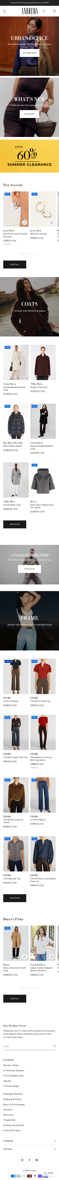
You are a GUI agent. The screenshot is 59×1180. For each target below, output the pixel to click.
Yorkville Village (11, 1086)
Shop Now (15, 524)
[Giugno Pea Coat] (43, 362)
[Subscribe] (52, 1046)
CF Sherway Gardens (13, 1070)
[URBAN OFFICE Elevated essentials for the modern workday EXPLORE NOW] (29, 20)
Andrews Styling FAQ (13, 1125)
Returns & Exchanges (14, 1104)
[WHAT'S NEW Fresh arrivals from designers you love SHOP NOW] (29, 81)
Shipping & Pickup (12, 1099)
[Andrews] (29, 11)
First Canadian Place (13, 1075)
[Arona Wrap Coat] (16, 480)
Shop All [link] (14, 264)
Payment (7, 1109)
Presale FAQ (9, 1120)
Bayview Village (10, 1065)
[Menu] (7, 11)
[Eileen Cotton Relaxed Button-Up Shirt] (43, 943)
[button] (43, 11)
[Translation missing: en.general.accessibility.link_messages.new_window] (29, 156)
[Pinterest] (36, 1160)
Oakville (7, 1081)
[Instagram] (22, 1160)
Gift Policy (8, 1115)
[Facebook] (29, 1160)
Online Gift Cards (11, 1130)
